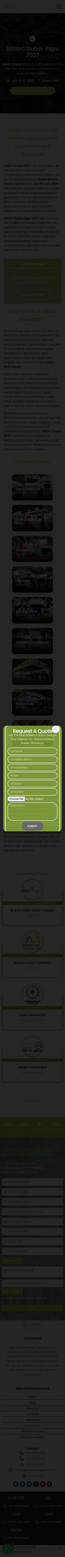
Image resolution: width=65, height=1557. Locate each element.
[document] (32, 778)
